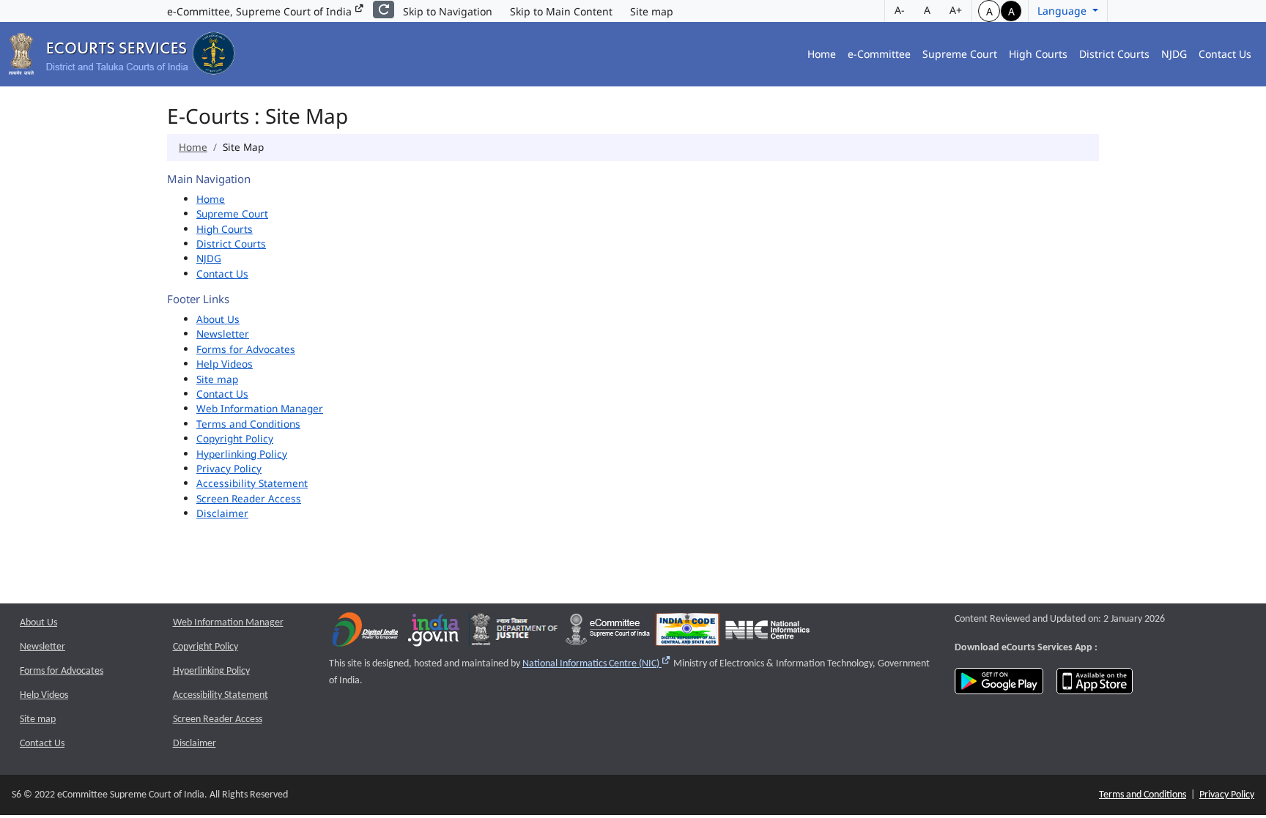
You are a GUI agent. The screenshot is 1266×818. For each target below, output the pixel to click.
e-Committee (879, 54)
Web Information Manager (259, 408)
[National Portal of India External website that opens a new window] (434, 633)
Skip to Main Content (561, 11)
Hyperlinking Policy (241, 454)
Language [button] (1063, 11)
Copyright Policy (234, 438)
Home (821, 54)
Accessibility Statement (252, 483)
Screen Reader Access (248, 498)
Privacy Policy (229, 468)
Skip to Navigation (447, 11)
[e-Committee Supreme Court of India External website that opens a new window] (607, 633)
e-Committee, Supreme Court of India (261, 11)
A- (900, 10)
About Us (218, 319)
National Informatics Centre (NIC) (596, 664)
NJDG (1174, 54)
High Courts (1038, 54)
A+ (955, 10)
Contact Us (1225, 54)
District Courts (1114, 54)
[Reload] (383, 9)
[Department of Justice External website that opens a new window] (514, 633)
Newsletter (222, 334)
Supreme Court (959, 54)
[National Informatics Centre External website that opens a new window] (767, 633)
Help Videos (224, 364)
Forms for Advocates (245, 349)
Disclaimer (222, 513)
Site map (651, 11)
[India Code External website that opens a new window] (688, 633)
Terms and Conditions (248, 424)
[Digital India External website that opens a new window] (365, 633)
